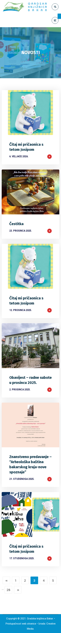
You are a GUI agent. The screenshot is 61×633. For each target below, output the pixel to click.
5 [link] (53, 581)
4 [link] (44, 581)
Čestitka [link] (16, 224)
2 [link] (25, 581)
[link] (59, 16)
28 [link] (8, 590)
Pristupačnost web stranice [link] (21, 623)
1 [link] (16, 581)
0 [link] (41, 130)
